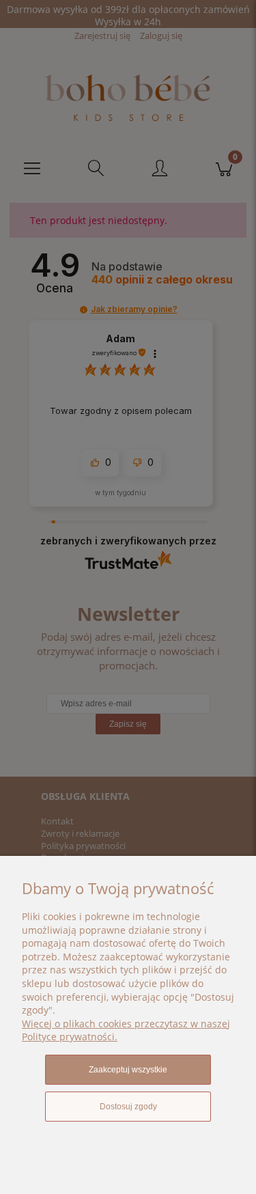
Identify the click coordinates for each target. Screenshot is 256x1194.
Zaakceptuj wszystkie (128, 1069)
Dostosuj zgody (128, 1106)
